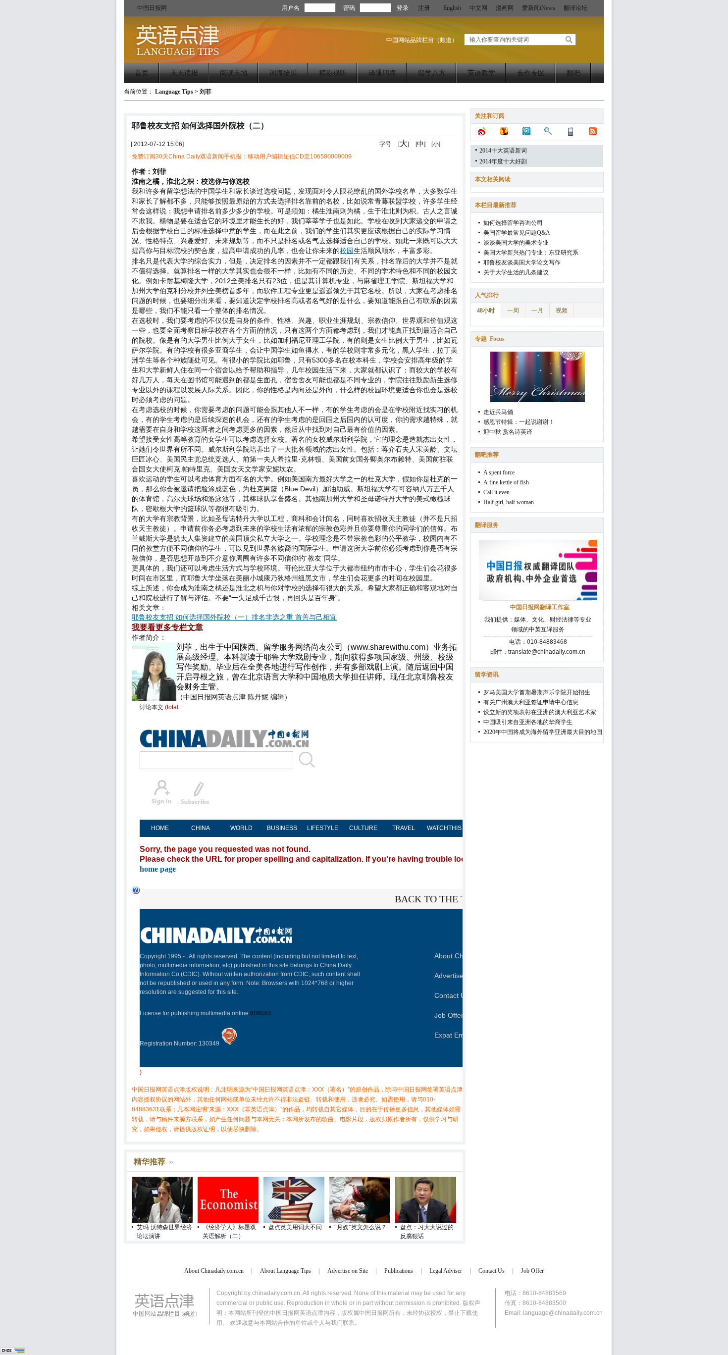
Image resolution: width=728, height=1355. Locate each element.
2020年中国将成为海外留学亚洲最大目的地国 (542, 732)
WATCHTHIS (444, 828)
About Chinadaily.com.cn (214, 1270)
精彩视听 (333, 73)
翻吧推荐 (487, 454)
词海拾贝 (283, 73)
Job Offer (449, 1015)
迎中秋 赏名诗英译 (507, 431)
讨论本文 (151, 707)
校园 (347, 251)
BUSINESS (282, 828)
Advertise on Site (460, 976)
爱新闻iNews (538, 7)
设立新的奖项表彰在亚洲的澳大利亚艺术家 (539, 712)
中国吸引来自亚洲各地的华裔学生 (527, 722)
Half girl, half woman (508, 502)
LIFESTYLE (322, 828)
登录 (403, 7)
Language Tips (174, 91)
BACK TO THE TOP (437, 898)
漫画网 (505, 7)
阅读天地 (234, 73)
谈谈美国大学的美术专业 (516, 242)
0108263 (260, 1013)
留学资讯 (487, 674)
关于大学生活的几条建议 (516, 272)
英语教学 (481, 73)
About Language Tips (285, 1270)
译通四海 (382, 73)
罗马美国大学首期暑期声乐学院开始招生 (536, 692)
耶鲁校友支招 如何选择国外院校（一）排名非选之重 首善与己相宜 (234, 617)
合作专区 (531, 73)
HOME (160, 828)
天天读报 (184, 73)
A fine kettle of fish (506, 482)
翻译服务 (487, 524)
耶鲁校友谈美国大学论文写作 (522, 262)
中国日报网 (152, 7)
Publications (398, 1270)
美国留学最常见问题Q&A (516, 232)
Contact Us (451, 995)
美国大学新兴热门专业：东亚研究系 (530, 252)
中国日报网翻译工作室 (540, 607)
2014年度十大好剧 (503, 161)
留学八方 (432, 73)
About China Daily (462, 956)
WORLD (241, 828)
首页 (142, 73)
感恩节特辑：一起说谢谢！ (519, 421)
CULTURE (363, 828)
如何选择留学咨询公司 (513, 222)
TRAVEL (403, 828)
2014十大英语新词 (503, 150)
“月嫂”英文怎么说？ (360, 1227)
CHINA (200, 828)
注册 (424, 7)
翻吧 (573, 73)
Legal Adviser (445, 1270)
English (452, 7)
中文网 (478, 7)
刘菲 (205, 91)
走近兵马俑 (498, 412)
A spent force (499, 472)
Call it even (496, 492)
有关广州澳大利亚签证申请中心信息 (530, 702)
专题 (490, 338)
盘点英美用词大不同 (295, 1227)
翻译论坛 (575, 7)
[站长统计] (12, 1351)
